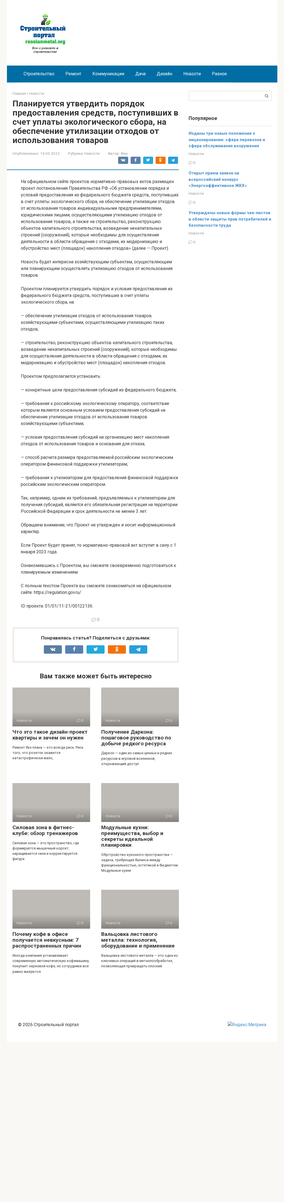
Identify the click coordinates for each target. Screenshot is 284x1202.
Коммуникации (108, 73)
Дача (140, 73)
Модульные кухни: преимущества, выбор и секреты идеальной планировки (132, 836)
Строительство (39, 73)
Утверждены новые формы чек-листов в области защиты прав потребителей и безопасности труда (230, 219)
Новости (192, 73)
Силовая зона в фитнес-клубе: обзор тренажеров (45, 830)
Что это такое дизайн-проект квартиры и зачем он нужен (50, 735)
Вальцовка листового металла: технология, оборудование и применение (138, 940)
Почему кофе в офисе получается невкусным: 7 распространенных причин (46, 940)
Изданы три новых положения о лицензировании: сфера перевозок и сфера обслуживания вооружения (227, 139)
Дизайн (164, 73)
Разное (219, 73)
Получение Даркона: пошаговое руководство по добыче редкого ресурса (136, 738)
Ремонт (73, 73)
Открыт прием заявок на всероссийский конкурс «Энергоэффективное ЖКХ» (218, 179)
